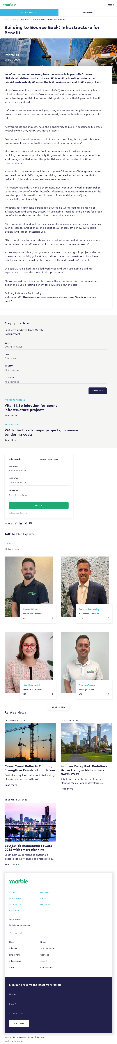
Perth (43, 898)
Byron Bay (46, 904)
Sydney (13, 892)
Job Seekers (15, 961)
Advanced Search (18, 513)
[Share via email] (30, 523)
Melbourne (15, 898)
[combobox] (56, 369)
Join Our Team (47, 948)
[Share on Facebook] (15, 523)
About (12, 967)
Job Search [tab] (14, 459)
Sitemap (40, 1037)
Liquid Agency (17, 1041)
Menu (111, 4)
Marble (23, 1037)
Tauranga (15, 904)
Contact (44, 954)
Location (13, 491)
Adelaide (14, 910)
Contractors (46, 967)
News (15, 19)
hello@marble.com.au (19, 925)
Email (7, 354)
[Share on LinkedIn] (20, 523)
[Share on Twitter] (25, 523)
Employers (14, 954)
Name (7, 343)
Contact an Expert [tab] (48, 459)
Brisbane (45, 892)
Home (7, 19)
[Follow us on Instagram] (21, 933)
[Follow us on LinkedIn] (15, 933)
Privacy (31, 1037)
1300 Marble (15, 919)
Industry (13, 478)
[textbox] (39, 482)
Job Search (14, 948)
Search (43, 961)
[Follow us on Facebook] (10, 933)
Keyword (13, 467)
